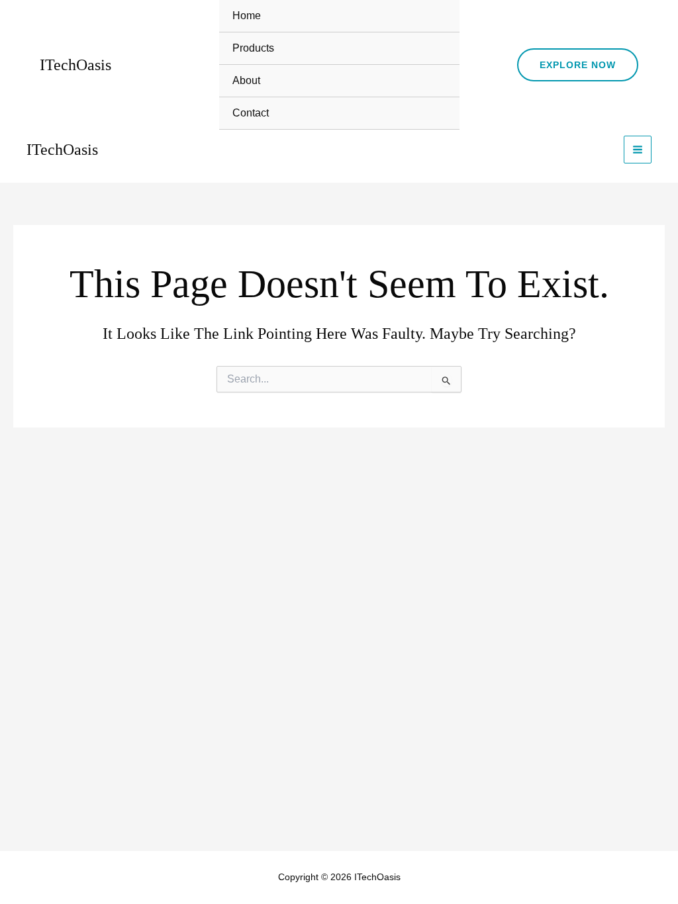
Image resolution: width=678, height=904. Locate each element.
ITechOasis (75, 64)
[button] (577, 64)
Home (246, 15)
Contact (250, 112)
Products (253, 48)
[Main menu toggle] (638, 149)
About (246, 80)
